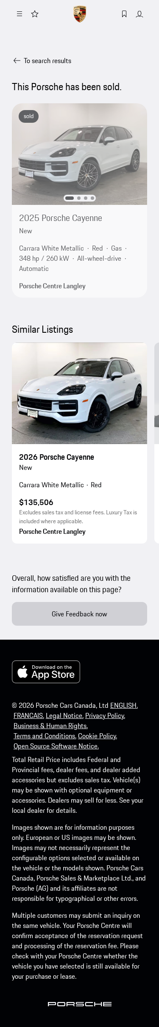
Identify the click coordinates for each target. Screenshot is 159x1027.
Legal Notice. (65, 715)
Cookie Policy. (97, 736)
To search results (47, 60)
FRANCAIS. (29, 715)
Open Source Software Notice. (56, 746)
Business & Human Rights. (51, 726)
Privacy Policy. (105, 715)
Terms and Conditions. (45, 736)
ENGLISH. (124, 705)
